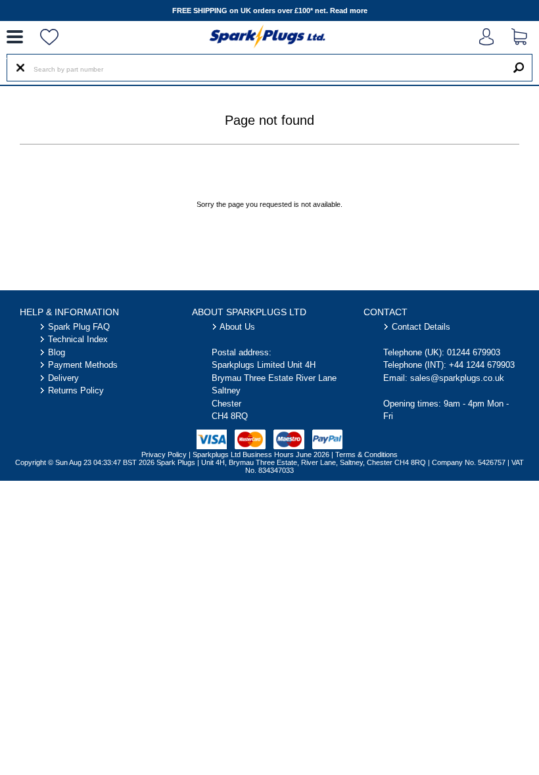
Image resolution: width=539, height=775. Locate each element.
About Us (237, 327)
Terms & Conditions (366, 454)
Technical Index (78, 339)
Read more (348, 10)
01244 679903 (473, 352)
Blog (56, 352)
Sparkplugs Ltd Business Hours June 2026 (261, 454)
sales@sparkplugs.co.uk (457, 378)
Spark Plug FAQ (79, 327)
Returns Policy (76, 390)
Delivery (63, 378)
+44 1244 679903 (482, 365)
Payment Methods (83, 365)
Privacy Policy (164, 454)
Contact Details (421, 327)
